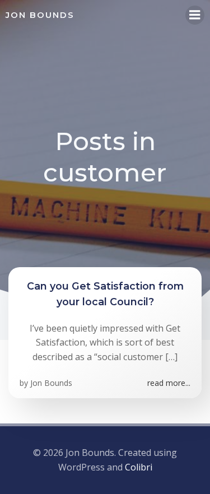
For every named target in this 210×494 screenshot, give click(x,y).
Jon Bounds (51, 383)
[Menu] (194, 15)
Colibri (138, 467)
